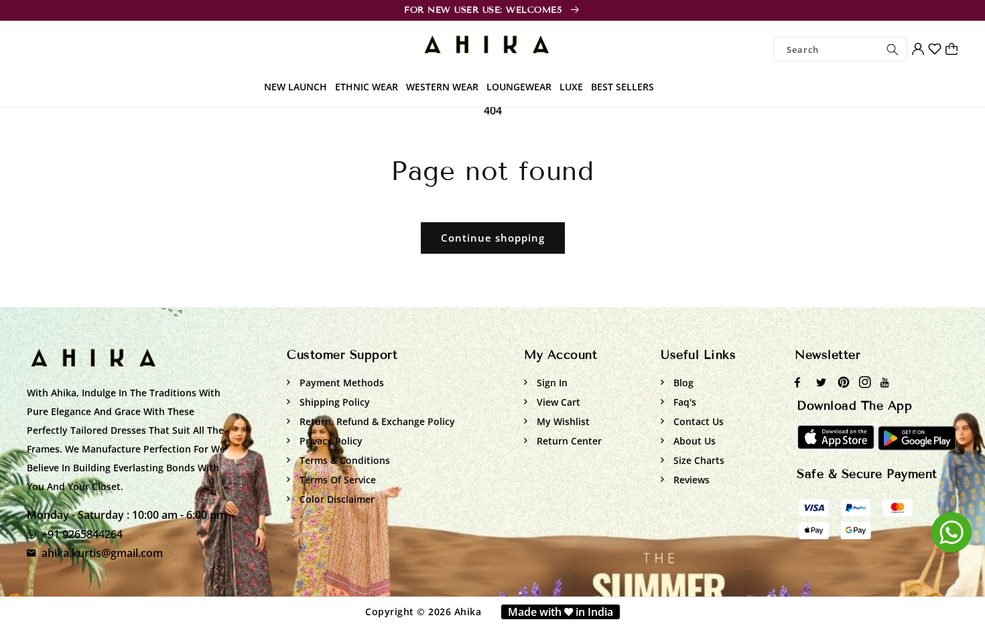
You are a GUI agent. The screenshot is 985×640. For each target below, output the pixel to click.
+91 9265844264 (82, 534)
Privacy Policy (330, 440)
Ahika (468, 611)
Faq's (683, 402)
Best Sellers (622, 86)
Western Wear (442, 86)
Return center (568, 440)
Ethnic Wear (366, 86)
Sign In (551, 382)
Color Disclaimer (336, 499)
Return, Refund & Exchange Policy (376, 421)
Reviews (690, 479)
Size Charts (697, 460)
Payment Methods (340, 382)
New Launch (295, 86)
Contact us (697, 421)
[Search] (892, 49)
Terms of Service (336, 479)
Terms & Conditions (343, 460)
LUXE (571, 86)
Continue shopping (493, 237)
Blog (682, 382)
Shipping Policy (333, 402)
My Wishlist (562, 421)
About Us (693, 440)
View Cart (557, 402)
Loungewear (518, 86)
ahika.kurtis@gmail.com (102, 553)
